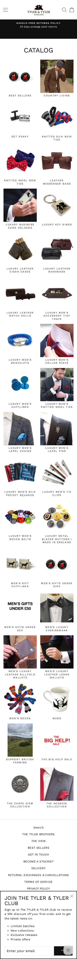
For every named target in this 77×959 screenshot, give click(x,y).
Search (38, 827)
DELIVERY (38, 868)
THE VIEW (38, 841)
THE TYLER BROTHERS (38, 834)
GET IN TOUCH (38, 854)
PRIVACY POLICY (38, 888)
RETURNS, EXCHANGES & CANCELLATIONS (38, 875)
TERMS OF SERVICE (38, 881)
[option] (38, 27)
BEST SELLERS (38, 847)
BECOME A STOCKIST (38, 861)
